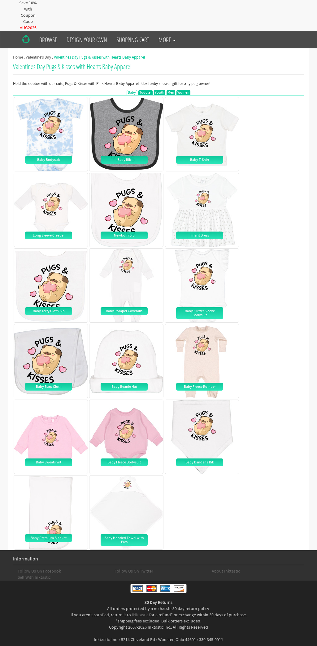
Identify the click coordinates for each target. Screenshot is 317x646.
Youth (159, 92)
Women (183, 92)
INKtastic (140, 615)
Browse (48, 40)
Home (18, 57)
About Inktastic (226, 571)
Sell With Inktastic (34, 577)
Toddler (145, 92)
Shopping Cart (132, 40)
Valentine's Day (38, 57)
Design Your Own (87, 40)
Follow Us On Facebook (39, 571)
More (165, 40)
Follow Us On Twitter (134, 571)
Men (170, 92)
